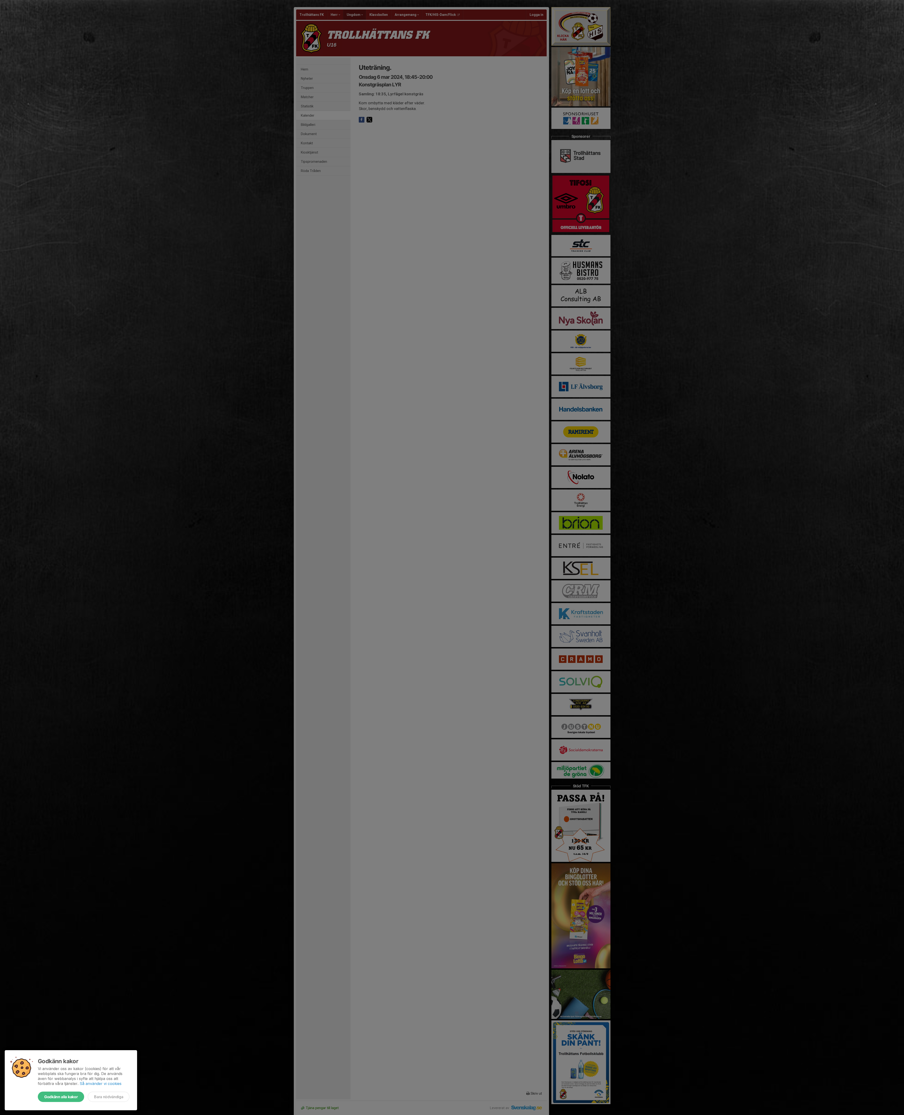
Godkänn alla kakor (61, 1096)
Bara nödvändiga (108, 1096)
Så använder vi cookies (100, 1083)
